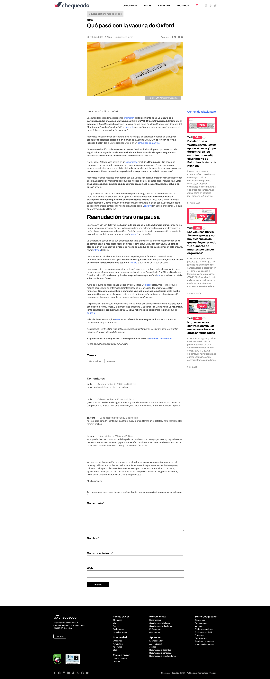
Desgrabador (155, 620)
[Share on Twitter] (175, 37)
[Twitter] (79, 673)
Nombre (93, 538)
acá (158, 275)
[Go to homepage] (76, 5)
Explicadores (118, 629)
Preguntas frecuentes (204, 644)
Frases (116, 626)
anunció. (91, 313)
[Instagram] (65, 673)
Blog (115, 650)
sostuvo (148, 206)
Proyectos (199, 635)
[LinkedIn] (69, 673)
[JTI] (73, 659)
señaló (133, 262)
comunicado (131, 162)
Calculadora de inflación (159, 623)
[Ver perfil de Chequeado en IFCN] (57, 659)
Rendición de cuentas (204, 641)
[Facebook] (55, 673)
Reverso (116, 662)
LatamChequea (120, 658)
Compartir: (166, 37)
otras (117, 319)
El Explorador (155, 629)
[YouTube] (87, 673)
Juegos (152, 647)
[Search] (197, 5)
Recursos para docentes (160, 650)
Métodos (198, 626)
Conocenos (130, 5)
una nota (129, 127)
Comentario (95, 503)
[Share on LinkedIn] (179, 37)
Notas (147, 5)
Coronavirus (95, 361)
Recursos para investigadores (162, 656)
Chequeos (117, 620)
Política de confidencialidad (197, 673)
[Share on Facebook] (173, 37)
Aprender (164, 5)
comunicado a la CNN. (149, 143)
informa (97, 250)
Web (90, 568)
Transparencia (201, 623)
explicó (148, 285)
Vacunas (111, 361)
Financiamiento (201, 638)
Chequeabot (154, 632)
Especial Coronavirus (160, 338)
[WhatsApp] (83, 673)
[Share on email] (182, 37)
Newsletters (118, 644)
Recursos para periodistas (160, 653)
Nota (90, 19)
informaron (129, 118)
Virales (116, 623)
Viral (189, 137)
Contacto (60, 636)
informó (134, 234)
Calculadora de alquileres (160, 626)
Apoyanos (183, 5)
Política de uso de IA (203, 632)
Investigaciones (120, 632)
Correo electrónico (100, 553)
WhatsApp (117, 641)
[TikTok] (74, 673)
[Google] (60, 673)
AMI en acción (155, 644)
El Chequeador (156, 641)
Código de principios (203, 629)
